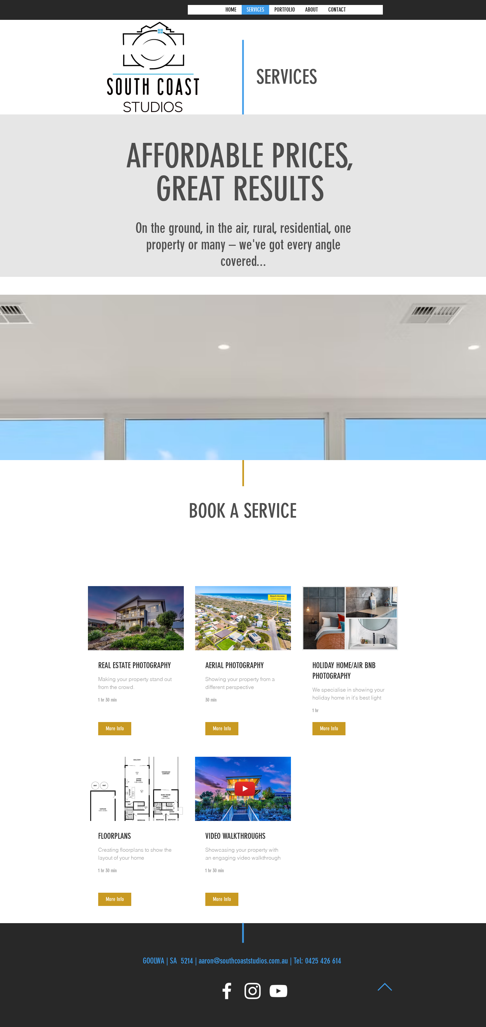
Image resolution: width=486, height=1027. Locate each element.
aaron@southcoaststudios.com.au (243, 960)
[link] (136, 666)
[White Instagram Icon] (252, 991)
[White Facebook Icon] (227, 991)
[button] (114, 728)
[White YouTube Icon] (278, 991)
